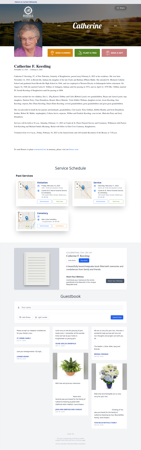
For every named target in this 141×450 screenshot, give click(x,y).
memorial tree (40, 149)
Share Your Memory (115, 281)
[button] (26, 187)
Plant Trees (59, 201)
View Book (72, 260)
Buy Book (84, 260)
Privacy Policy (64, 440)
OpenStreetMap (73, 444)
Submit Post (117, 317)
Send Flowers (60, 226)
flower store (73, 149)
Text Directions (44, 201)
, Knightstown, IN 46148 (50, 221)
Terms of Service (76, 440)
